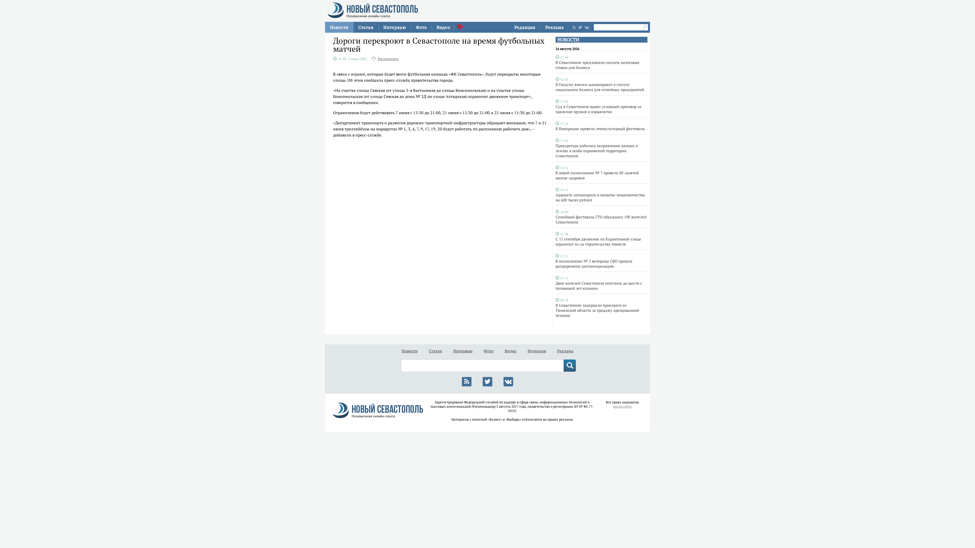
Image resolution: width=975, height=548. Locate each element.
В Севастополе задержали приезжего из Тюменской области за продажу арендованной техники (597, 310)
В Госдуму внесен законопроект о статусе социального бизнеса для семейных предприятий (600, 87)
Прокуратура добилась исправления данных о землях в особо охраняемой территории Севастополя (597, 150)
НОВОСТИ (568, 40)
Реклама (554, 27)
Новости (339, 27)
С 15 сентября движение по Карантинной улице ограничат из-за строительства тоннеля (598, 241)
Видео (443, 27)
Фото (421, 27)
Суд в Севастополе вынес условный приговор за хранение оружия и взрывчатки (598, 109)
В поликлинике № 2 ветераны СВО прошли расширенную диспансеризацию (594, 264)
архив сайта (622, 406)
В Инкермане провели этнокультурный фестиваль (600, 128)
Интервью (394, 27)
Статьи (365, 27)
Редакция (524, 27)
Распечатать (388, 59)
